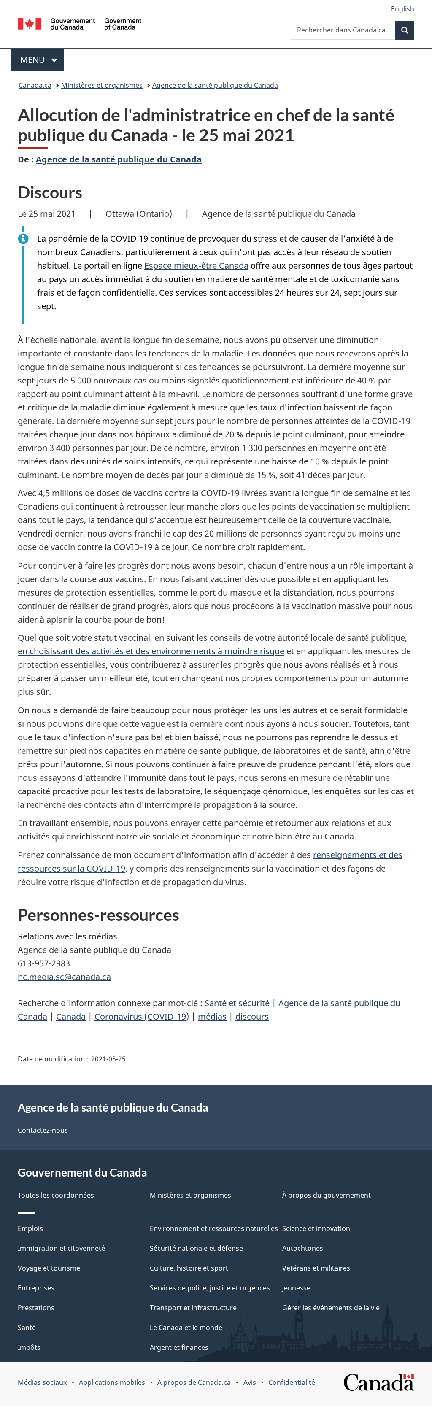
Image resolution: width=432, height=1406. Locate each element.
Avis (249, 1382)
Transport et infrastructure (193, 1307)
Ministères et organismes (102, 85)
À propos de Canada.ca (194, 1382)
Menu (42, 59)
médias (212, 1016)
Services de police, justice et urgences (210, 1288)
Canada (71, 1016)
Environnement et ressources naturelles (214, 1228)
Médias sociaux (42, 1382)
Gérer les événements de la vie (331, 1307)
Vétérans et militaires (316, 1268)
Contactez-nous (43, 1130)
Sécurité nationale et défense (196, 1248)
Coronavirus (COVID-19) (141, 1016)
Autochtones (302, 1248)
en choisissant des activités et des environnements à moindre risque (151, 651)
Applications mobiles (112, 1382)
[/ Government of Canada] (79, 25)
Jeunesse (296, 1288)
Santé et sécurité (237, 1003)
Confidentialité (291, 1382)
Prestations (36, 1307)
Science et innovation (316, 1228)
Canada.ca (35, 85)
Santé (27, 1327)
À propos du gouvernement (326, 1195)
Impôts (29, 1347)
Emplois (30, 1228)
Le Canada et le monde (186, 1327)
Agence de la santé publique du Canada (215, 85)
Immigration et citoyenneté (61, 1248)
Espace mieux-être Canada (196, 265)
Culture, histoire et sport (189, 1268)
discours (252, 1016)
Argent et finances (179, 1347)
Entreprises (36, 1288)
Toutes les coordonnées (56, 1195)
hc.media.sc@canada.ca (64, 976)
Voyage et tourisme (49, 1268)
